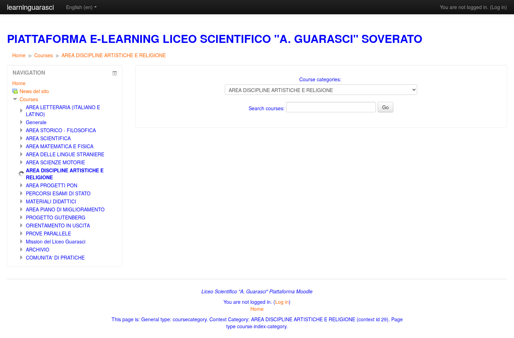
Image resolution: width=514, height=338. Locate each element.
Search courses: (267, 108)
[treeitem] (64, 83)
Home (19, 83)
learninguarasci (30, 7)
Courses (29, 99)
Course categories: (320, 79)
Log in (498, 6)
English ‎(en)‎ (79, 6)
